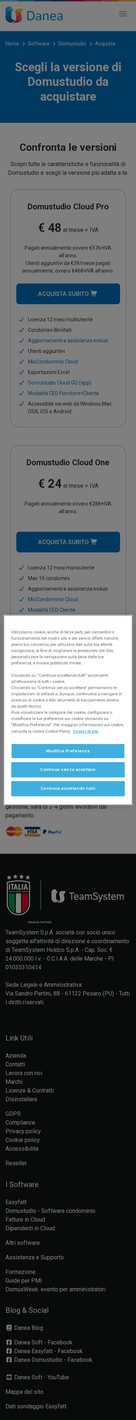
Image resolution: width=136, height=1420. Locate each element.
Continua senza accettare (68, 769)
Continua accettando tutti (68, 788)
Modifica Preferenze (68, 750)
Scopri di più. (86, 731)
